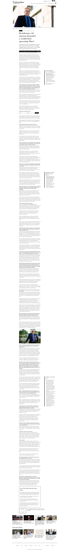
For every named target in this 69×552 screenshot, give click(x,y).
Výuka (43, 3)
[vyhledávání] (55, 3)
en (55, 1)
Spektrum (52, 3)
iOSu (29, 52)
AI (46, 3)
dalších (36, 52)
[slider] (29, 51)
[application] (30, 51)
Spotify (33, 52)
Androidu (31, 52)
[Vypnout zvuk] (37, 51)
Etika (45, 3)
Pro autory (36, 549)
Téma (34, 3)
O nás (33, 549)
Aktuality (32, 3)
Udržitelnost (49, 3)
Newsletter (49, 1)
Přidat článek (40, 549)
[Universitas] (18, 3)
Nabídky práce (46, 1)
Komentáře (40, 3)
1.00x (36, 51)
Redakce (38, 549)
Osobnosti (37, 3)
